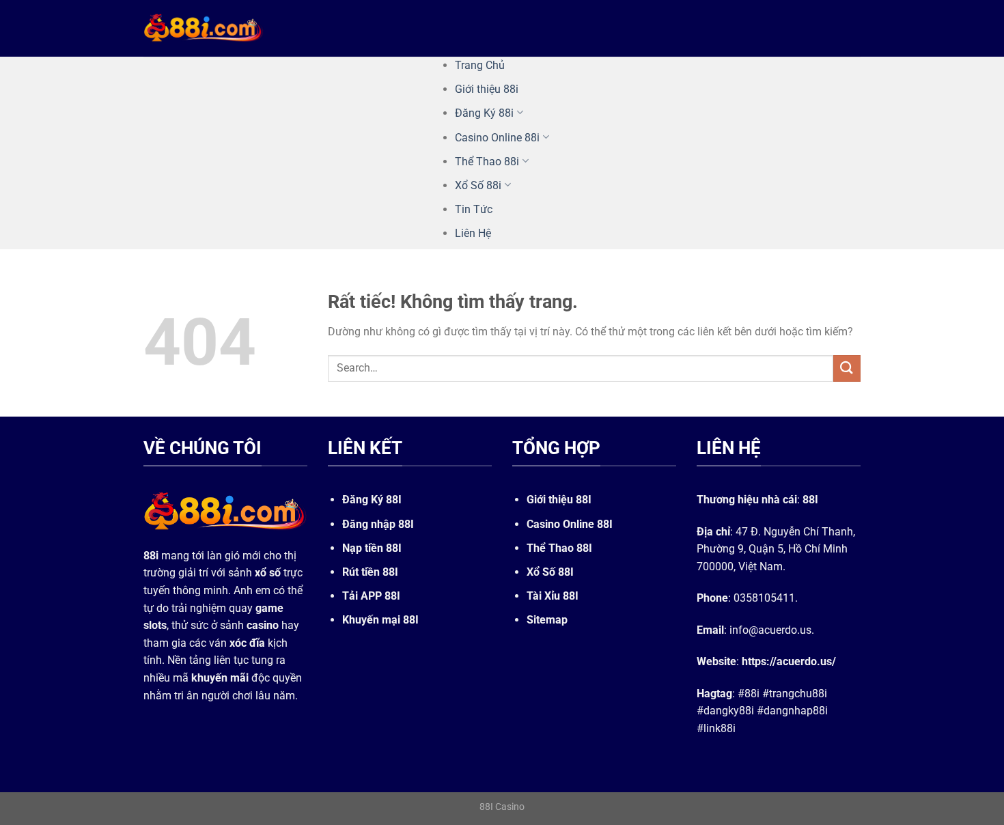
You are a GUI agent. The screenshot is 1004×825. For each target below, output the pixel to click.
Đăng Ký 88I (372, 499)
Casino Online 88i (497, 137)
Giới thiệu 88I (559, 499)
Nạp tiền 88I (372, 548)
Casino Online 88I (570, 524)
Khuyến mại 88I (380, 619)
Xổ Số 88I (550, 571)
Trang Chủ (480, 65)
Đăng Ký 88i (484, 113)
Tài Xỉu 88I (552, 595)
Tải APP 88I (371, 595)
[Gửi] (847, 368)
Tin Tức (473, 209)
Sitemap (547, 619)
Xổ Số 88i (478, 185)
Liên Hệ (473, 233)
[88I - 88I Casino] (203, 28)
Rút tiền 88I (370, 571)
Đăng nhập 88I (378, 524)
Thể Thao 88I (559, 548)
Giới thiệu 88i (486, 89)
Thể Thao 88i (487, 161)
